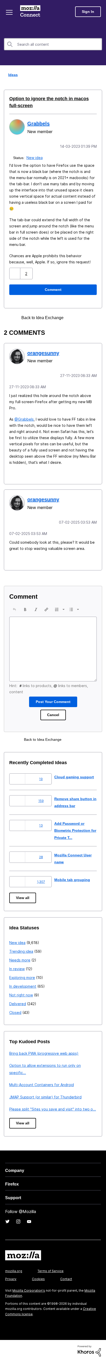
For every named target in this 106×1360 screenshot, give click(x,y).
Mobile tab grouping (72, 878)
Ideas (12, 74)
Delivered (17, 1002)
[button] (15, 273)
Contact (66, 1277)
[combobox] (53, 44)
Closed (15, 1011)
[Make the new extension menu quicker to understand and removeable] (83, 317)
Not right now (21, 993)
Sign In (88, 12)
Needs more (19, 958)
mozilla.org (13, 1269)
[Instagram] (18, 1220)
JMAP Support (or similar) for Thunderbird (45, 1095)
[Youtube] (29, 1220)
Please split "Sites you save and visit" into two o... (52, 1107)
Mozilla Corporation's (28, 1289)
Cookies (38, 1277)
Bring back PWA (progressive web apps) (43, 1052)
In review (17, 967)
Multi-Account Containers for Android (41, 1083)
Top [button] (7, 1347)
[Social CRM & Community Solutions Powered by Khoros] (89, 1349)
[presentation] (14, 608)
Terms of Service (51, 1269)
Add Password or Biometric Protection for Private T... (74, 829)
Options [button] (98, 75)
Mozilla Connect (31, 11)
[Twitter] (7, 1220)
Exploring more (22, 976)
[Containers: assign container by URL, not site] (74, 317)
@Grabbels (24, 418)
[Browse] (9, 12)
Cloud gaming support (74, 775)
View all (23, 896)
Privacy (10, 1277)
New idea (35, 157)
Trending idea (21, 950)
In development (22, 985)
